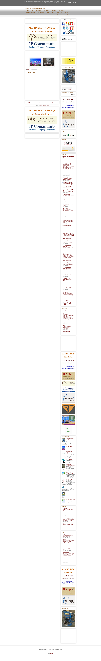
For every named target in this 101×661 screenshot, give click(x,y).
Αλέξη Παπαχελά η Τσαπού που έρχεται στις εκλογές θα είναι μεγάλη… (68, 548)
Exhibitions (54, 10)
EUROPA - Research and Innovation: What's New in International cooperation (67, 253)
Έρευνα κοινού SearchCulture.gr (68, 332)
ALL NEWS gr (65, 508)
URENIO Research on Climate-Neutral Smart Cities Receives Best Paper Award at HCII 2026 (68, 186)
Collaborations (38, 10)
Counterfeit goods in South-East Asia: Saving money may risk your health (68, 210)
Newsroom (65, 203)
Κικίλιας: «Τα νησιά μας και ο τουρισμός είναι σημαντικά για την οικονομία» (68, 561)
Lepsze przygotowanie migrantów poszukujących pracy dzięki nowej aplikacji (68, 221)
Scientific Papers (41, 12)
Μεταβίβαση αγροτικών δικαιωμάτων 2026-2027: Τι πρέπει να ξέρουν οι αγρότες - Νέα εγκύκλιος (68, 535)
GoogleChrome (68, 19)
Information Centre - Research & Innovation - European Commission (68, 303)
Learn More (71, 2)
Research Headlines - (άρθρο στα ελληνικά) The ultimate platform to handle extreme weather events (68, 241)
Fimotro (64, 539)
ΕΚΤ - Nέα (64, 172)
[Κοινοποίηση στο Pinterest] (36, 69)
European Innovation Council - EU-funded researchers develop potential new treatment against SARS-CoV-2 (68, 228)
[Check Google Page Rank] (71, 33)
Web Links (66, 12)
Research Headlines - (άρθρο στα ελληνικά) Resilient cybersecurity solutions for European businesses (68, 263)
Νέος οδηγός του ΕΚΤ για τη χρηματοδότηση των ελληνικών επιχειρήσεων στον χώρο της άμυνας (68, 174)
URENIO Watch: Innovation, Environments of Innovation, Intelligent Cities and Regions (68, 183)
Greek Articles (59, 12)
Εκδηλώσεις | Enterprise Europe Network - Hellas (68, 300)
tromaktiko (65, 559)
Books (48, 12)
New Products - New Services (46, 14)
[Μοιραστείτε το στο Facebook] (35, 69)
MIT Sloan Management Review (68, 156)
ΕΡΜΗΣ (64, 325)
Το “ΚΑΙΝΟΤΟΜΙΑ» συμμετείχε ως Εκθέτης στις (70, 465)
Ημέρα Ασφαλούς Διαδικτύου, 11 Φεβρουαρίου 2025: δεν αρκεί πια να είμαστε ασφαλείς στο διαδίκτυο (68, 519)
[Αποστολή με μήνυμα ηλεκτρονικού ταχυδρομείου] (32, 69)
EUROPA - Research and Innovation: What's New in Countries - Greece (67, 239)
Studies (52, 12)
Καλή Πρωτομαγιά (69, 446)
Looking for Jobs (29, 16)
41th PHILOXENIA (69, 459)
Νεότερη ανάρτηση (30, 102)
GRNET (64, 161)
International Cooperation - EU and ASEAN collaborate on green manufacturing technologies (68, 248)
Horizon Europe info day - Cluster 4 (68, 191)
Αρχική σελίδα (41, 102)
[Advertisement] (38, 20)
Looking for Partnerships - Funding (61, 14)
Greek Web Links (29, 14)
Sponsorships (46, 10)
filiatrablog (65, 533)
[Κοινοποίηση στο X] (34, 69)
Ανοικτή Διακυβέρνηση (67, 310)
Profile (32, 10)
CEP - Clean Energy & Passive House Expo (69, 473)
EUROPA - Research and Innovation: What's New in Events (67, 279)
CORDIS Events (65, 214)
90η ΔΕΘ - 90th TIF (69, 479)
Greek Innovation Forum (30, 12)
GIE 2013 (37, 14)
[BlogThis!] (33, 69)
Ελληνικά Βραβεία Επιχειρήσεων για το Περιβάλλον (69, 452)
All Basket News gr (66, 528)
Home (27, 10)
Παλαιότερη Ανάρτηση (53, 102)
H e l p (64, 523)
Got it (76, 2)
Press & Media (61, 10)
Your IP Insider (65, 208)
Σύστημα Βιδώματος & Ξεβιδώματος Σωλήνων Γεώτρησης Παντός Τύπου (70, 439)
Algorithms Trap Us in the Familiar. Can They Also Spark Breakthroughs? (68, 158)
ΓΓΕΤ (64, 291)
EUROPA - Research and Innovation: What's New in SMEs (67, 261)
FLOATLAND (68, 492)
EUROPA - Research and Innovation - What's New (67, 226)
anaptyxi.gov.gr (67, 485)
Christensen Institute (66, 194)
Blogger (51, 653)
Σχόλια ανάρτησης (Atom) (44, 105)
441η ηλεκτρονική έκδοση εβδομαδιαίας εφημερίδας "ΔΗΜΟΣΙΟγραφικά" (67, 327)
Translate (69, 89)
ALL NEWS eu (65, 513)
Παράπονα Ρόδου (66, 552)
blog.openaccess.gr (66, 331)
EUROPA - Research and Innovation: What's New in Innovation (67, 268)
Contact (36, 16)
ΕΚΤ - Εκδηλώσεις (66, 177)
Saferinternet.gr (65, 517)
